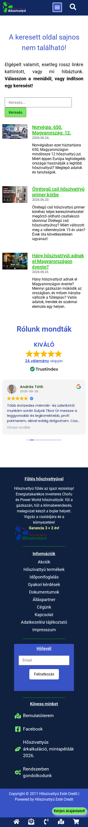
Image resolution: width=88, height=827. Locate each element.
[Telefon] (48, 822)
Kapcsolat (44, 614)
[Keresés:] (38, 102)
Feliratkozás (44, 674)
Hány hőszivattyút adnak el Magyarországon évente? (58, 261)
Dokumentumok (44, 592)
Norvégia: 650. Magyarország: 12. (51, 130)
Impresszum (44, 629)
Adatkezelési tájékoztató (44, 622)
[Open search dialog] (73, 8)
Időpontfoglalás (44, 576)
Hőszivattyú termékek (44, 569)
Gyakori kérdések (44, 584)
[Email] (33, 822)
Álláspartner (44, 599)
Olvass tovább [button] (18, 428)
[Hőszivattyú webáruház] (77, 822)
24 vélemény (37, 360)
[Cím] (18, 822)
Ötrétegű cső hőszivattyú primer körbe (58, 191)
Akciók (44, 561)
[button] (57, 7)
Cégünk (44, 607)
